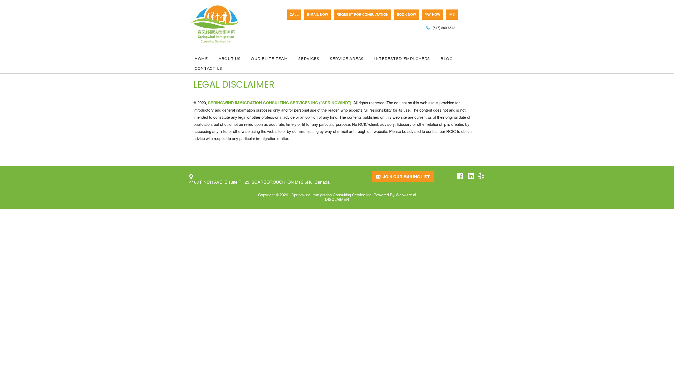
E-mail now (317, 14)
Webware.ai (406, 194)
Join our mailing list (406, 176)
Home (201, 58)
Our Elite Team (269, 58)
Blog (446, 58)
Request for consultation (362, 14)
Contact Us (208, 68)
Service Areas (347, 58)
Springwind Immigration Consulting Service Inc (331, 194)
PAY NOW (432, 14)
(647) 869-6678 (444, 27)
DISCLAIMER (337, 199)
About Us (230, 58)
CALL (294, 14)
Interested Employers (402, 58)
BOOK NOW (406, 14)
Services (308, 58)
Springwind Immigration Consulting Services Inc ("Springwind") (279, 103)
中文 (452, 14)
